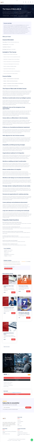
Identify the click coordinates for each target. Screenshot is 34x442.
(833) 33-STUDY (20, 431)
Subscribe (28, 407)
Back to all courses (7, 346)
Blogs (18, 424)
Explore (13, 292)
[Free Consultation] (26, 2)
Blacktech (24, 439)
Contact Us (19, 422)
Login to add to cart (17, 377)
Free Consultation (20, 421)
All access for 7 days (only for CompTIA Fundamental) (24, 313)
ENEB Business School (6, 433)
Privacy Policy (9, 440)
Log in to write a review (8, 268)
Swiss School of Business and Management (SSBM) (9, 432)
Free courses (19, 425)
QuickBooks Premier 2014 (9, 307)
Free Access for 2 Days (23, 285)
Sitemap (19, 440)
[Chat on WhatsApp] (32, 440)
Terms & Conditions (14, 440)
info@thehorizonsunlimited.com (16, 392)
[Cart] (24, 2)
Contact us (17, 394)
